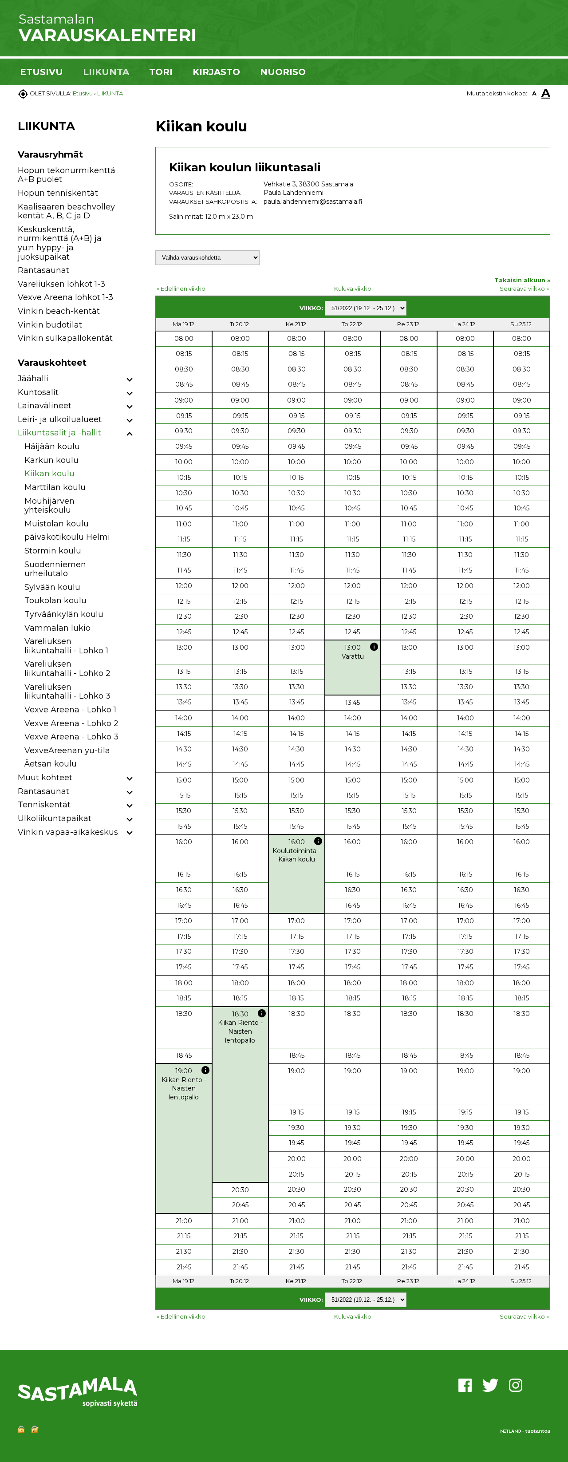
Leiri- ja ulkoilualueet (60, 419)
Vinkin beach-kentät (59, 311)
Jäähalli (33, 378)
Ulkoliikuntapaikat (54, 818)
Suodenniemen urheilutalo (55, 569)
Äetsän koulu (50, 764)
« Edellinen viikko (181, 288)
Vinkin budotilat (50, 325)
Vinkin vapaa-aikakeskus (68, 832)
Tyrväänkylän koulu (63, 614)
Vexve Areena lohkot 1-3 (65, 297)
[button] (129, 380)
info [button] (374, 647)
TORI (161, 72)
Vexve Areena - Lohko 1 (70, 710)
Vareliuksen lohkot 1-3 (61, 284)
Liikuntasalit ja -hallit (59, 433)
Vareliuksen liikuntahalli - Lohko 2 (67, 668)
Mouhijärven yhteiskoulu (49, 505)
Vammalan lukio (57, 628)
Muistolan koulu (56, 524)
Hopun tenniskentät (58, 193)
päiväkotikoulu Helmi (67, 537)
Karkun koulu (51, 460)
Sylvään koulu (52, 587)
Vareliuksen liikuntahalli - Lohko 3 (67, 691)
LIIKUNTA (106, 72)
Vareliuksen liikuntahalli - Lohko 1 (66, 646)
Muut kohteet (45, 777)
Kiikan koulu (49, 473)
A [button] (534, 93)
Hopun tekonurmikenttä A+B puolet (66, 175)
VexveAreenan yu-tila (67, 750)
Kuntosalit (38, 392)
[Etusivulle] (106, 40)
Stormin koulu (52, 551)
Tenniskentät (44, 805)
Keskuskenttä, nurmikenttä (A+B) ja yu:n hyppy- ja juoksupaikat (60, 243)
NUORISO (283, 72)
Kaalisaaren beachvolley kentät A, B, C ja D (66, 211)
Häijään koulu (52, 446)
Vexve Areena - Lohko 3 (71, 737)
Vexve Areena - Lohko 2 (71, 723)
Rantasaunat (43, 270)
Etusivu (83, 93)
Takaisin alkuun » (522, 280)
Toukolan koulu (55, 600)
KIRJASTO (216, 72)
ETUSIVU (41, 72)
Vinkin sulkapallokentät (65, 338)
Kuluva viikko (352, 288)
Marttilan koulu (55, 487)
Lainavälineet (44, 406)
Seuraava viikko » (524, 288)
